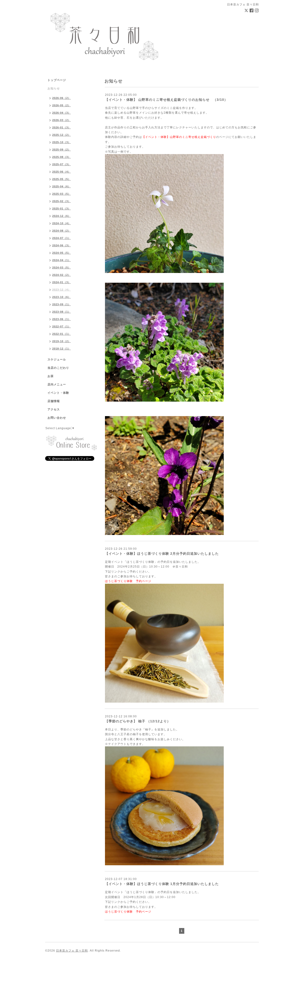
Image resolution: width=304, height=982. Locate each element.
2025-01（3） (61, 208)
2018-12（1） (61, 348)
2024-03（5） (61, 267)
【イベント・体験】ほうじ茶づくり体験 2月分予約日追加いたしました (162, 553)
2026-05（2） (61, 105)
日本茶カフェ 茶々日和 (72, 950)
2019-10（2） (61, 341)
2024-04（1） (61, 260)
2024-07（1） (61, 238)
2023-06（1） (61, 319)
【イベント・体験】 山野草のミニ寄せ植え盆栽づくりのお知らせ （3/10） (166, 100)
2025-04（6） (61, 186)
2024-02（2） (61, 274)
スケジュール (57, 359)
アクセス (54, 409)
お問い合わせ (57, 417)
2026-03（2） (61, 120)
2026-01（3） (61, 127)
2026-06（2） (61, 98)
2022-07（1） (61, 326)
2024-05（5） (61, 252)
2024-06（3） (61, 245)
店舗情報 (54, 401)
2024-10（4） (61, 223)
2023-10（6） (61, 297)
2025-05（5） (61, 179)
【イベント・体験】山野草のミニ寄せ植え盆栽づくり (179, 137)
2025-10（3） (61, 142)
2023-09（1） (61, 304)
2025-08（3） (61, 157)
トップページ (57, 80)
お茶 (51, 376)
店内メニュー (57, 384)
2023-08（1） (61, 311)
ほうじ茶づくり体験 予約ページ (128, 581)
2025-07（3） (61, 164)
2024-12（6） (61, 215)
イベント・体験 (58, 392)
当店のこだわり (58, 367)
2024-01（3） (61, 282)
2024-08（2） (61, 230)
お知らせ (54, 88)
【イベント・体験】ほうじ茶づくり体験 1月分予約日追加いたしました (162, 884)
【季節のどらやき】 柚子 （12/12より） (138, 721)
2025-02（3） (61, 201)
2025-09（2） (61, 149)
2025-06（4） (61, 171)
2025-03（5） (61, 193)
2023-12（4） (61, 289)
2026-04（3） (61, 112)
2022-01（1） (61, 333)
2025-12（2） (61, 134)
